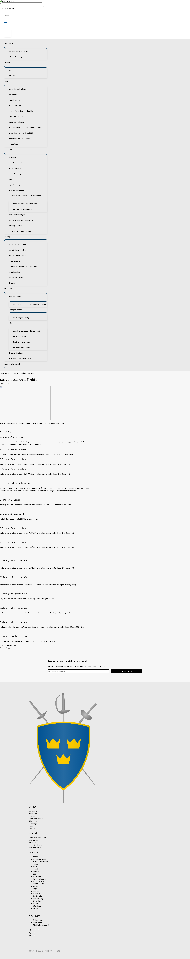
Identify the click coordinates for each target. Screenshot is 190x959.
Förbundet (37, 876)
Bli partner (33, 821)
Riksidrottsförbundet (41, 925)
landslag (36, 891)
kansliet (36, 886)
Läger (35, 889)
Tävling (36, 903)
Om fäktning (38, 896)
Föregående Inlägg (8, 645)
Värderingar (33, 823)
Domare (36, 871)
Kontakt (32, 828)
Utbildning (37, 906)
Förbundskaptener (13, 384)
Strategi (32, 826)
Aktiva (35, 864)
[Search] (43, 5)
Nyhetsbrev (37, 920)
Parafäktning (38, 898)
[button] (8, 23)
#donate (36, 857)
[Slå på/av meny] (7, 28)
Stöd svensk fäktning (7, 8)
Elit (34, 874)
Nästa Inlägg (6, 648)
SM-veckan (37, 901)
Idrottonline (38, 922)
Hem (2, 373)
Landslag (32, 816)
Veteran (36, 908)
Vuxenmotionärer (39, 911)
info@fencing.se (35, 847)
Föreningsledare (39, 881)
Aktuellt (8, 373)
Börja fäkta (33, 811)
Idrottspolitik (38, 884)
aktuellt (36, 869)
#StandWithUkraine (40, 862)
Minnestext (37, 893)
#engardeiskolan (39, 859)
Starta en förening (36, 819)
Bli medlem (33, 814)
